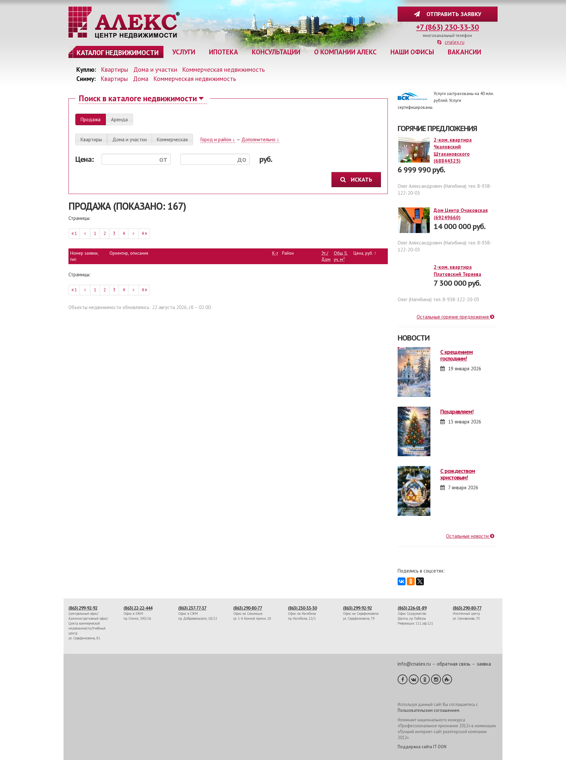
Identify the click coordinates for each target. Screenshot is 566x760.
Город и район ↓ (217, 139)
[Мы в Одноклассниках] (425, 679)
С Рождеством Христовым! (457, 474)
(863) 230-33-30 (302, 608)
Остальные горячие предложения (453, 317)
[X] (420, 581)
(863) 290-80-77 (247, 608)
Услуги (183, 52)
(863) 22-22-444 (137, 608)
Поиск (138, 98)
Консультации (276, 52)
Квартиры (114, 69)
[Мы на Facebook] (402, 679)
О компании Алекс (345, 52)
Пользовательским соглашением (428, 710)
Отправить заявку (452, 14)
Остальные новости (468, 536)
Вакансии (464, 52)
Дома (140, 78)
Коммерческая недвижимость (223, 69)
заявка (484, 664)
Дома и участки (155, 69)
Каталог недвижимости (118, 52)
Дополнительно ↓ (260, 139)
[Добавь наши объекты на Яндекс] (447, 679)
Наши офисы (412, 52)
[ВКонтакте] (402, 581)
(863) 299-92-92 (82, 608)
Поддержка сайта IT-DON (422, 747)
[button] (90, 119)
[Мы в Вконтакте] (414, 679)
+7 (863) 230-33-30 (447, 27)
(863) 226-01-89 (412, 608)
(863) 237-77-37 (192, 608)
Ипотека (223, 52)
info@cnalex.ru (414, 664)
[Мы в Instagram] (436, 679)
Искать (362, 179)
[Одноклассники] (411, 581)
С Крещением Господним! (456, 355)
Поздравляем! (456, 411)
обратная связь (453, 664)
